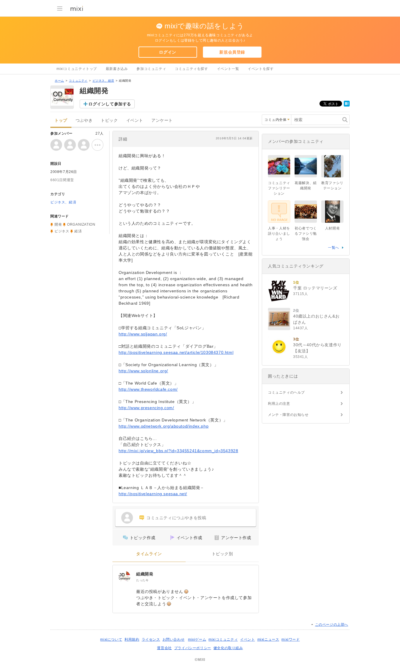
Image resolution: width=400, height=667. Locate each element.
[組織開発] (124, 577)
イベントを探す (260, 69)
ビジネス (61, 231)
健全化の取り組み (228, 648)
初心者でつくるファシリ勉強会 (306, 233)
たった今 (142, 580)
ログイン (167, 52)
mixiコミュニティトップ (77, 69)
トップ (60, 120)
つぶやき (84, 120)
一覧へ (333, 248)
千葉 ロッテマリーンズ (315, 288)
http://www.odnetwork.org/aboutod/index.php (163, 426)
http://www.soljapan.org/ (143, 334)
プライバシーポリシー (192, 648)
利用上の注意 (279, 404)
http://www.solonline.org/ (143, 370)
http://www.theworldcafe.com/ (148, 389)
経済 (78, 231)
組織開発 (144, 574)
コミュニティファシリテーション (279, 188)
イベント (134, 120)
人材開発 (332, 228)
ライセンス (151, 639)
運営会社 (164, 648)
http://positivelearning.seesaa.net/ (153, 493)
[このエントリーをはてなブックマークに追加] (347, 105)
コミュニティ (78, 80)
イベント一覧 (228, 69)
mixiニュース (268, 639)
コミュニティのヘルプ (286, 392)
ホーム (59, 80)
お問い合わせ (174, 639)
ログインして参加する (109, 104)
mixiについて (111, 639)
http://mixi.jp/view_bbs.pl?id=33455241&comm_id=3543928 (178, 450)
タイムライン (149, 554)
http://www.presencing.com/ (146, 407)
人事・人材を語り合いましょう (279, 233)
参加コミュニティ (151, 69)
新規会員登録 (232, 52)
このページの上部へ (331, 625)
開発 (58, 224)
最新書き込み (117, 69)
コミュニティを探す (191, 69)
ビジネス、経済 (103, 80)
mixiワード (290, 639)
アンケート (162, 120)
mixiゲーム (197, 639)
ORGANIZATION (81, 224)
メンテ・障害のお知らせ (288, 415)
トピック (109, 120)
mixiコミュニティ (223, 639)
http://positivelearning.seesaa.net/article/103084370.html (176, 352)
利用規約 (131, 639)
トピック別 (222, 554)
